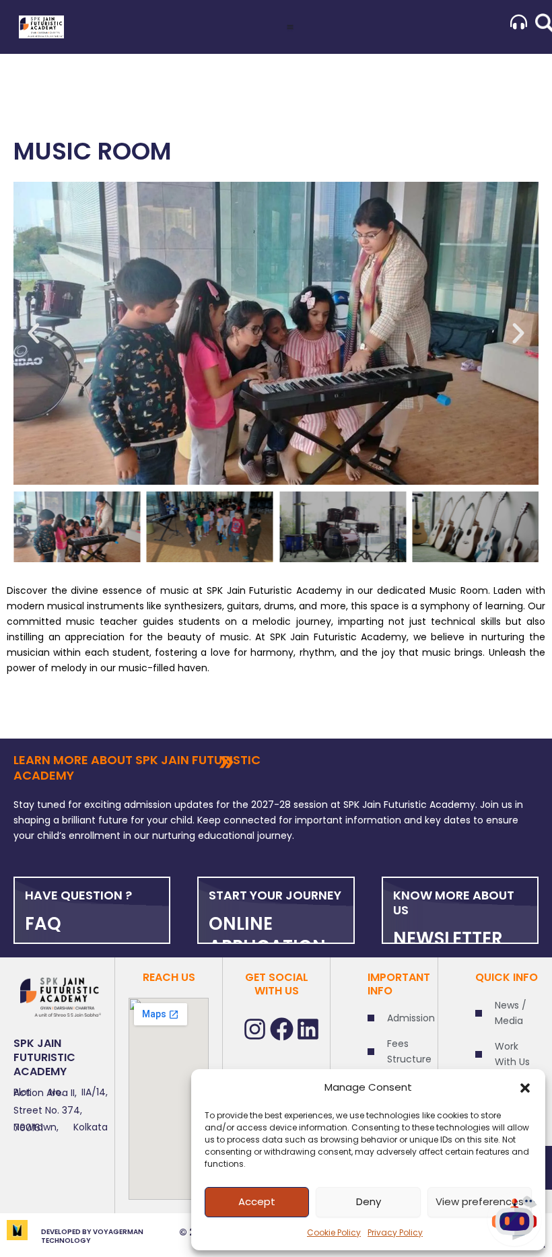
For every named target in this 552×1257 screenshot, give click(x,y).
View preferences (480, 1201)
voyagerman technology (92, 1236)
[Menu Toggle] (290, 27)
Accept (256, 1201)
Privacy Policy (395, 1232)
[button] (525, 1088)
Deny (368, 1201)
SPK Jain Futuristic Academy (44, 1057)
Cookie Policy (334, 1232)
